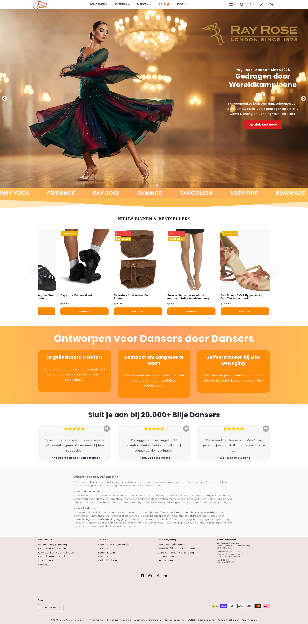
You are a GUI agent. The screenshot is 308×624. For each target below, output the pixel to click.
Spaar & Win (106, 552)
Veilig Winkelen (108, 560)
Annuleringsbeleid (228, 619)
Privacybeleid (96, 619)
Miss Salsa (66, 620)
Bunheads (264, 193)
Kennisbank (165, 560)
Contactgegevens (174, 619)
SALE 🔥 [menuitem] (164, 4)
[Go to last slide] (4, 98)
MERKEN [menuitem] (143, 4)
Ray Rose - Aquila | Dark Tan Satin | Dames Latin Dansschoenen (117, 297)
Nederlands (49, 607)
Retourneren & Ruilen (53, 548)
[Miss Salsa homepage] (40, 4)
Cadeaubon (166, 556)
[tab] (150, 185)
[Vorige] (33, 270)
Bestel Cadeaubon (262, 115)
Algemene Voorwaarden (114, 544)
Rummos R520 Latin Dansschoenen (214, 297)
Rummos (123, 193)
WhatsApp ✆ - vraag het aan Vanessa (232, 554)
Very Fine (217, 193)
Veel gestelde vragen (172, 544)
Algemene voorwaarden (147, 619)
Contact (44, 564)
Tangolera (169, 193)
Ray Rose (79, 193)
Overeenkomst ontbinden (56, 552)
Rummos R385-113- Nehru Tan (168, 295)
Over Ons (104, 548)
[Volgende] (274, 270)
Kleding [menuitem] (121, 4)
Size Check (45, 560)
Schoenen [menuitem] (97, 4)
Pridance (34, 193)
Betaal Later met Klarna (54, 556)
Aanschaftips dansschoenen (177, 548)
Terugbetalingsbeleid (119, 619)
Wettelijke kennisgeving (201, 619)
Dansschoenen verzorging (176, 552)
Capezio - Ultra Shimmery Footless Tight (64, 297)
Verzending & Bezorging (54, 544)
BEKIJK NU (64, 311)
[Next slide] (303, 98)
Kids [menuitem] (180, 4)
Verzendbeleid (250, 619)
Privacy (103, 556)
